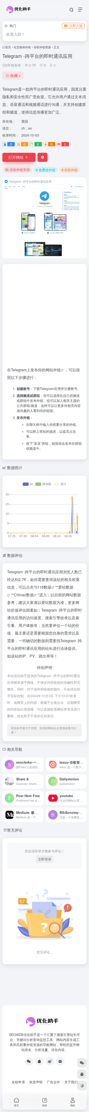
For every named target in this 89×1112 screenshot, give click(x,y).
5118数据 (43, 587)
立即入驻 (76, 25)
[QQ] (39, 1061)
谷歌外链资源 (42, 47)
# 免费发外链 (45, 169)
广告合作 (53, 1081)
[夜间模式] (82, 1085)
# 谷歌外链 (69, 169)
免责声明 (35, 1081)
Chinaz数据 (24, 594)
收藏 (15, 75)
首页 (8, 47)
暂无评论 (14, 830)
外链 (57, 369)
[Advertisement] (44, 317)
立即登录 (44, 859)
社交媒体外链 (22, 47)
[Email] (60, 1061)
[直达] (41, 764)
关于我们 (71, 1081)
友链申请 (18, 1081)
